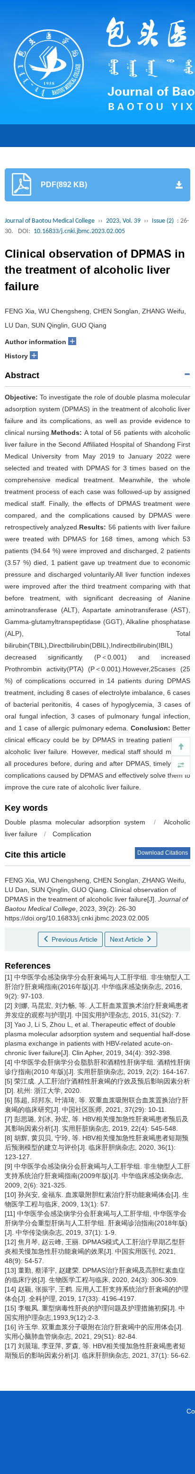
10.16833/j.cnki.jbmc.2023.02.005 (79, 231)
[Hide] (180, 765)
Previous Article (74, 939)
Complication (72, 834)
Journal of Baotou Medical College (50, 221)
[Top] (180, 746)
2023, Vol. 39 (123, 221)
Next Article (127, 939)
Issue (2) (163, 221)
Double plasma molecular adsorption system (75, 822)
